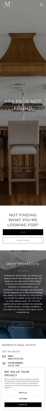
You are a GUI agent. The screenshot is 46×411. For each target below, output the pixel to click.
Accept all (23, 404)
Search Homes (23, 240)
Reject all (23, 393)
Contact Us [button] (23, 325)
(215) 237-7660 (13, 365)
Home (23, 232)
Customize (23, 399)
